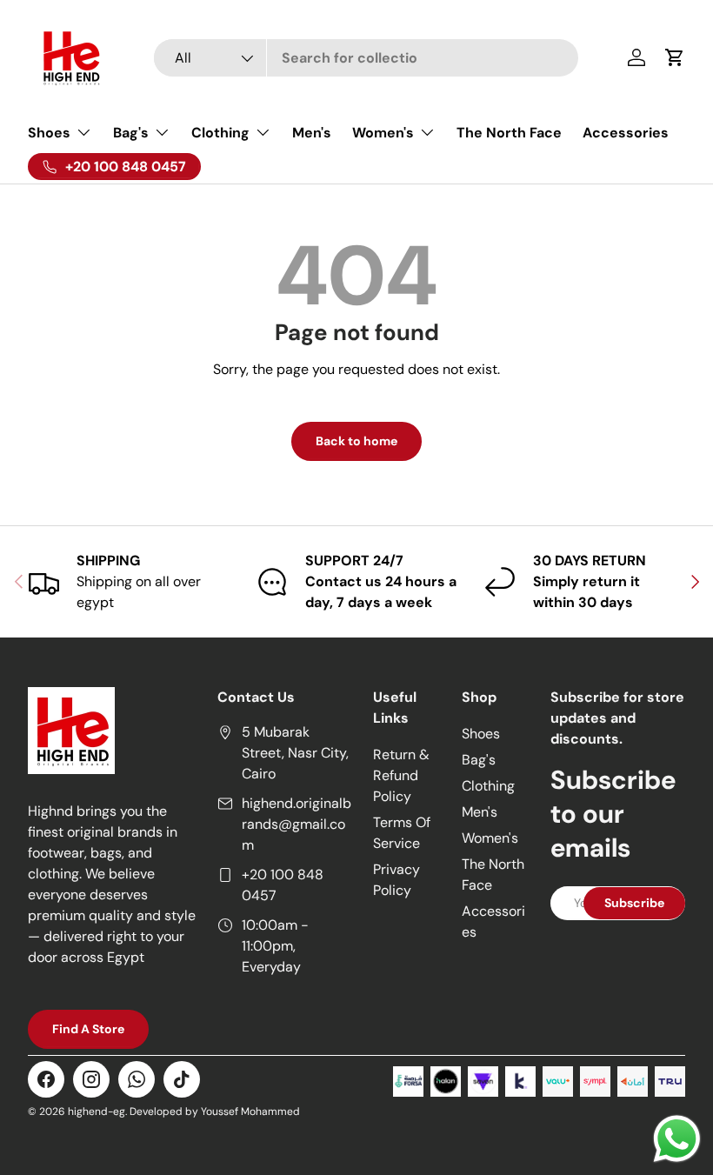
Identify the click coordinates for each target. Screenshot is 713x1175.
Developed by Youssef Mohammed (215, 1111)
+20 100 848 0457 (282, 885)
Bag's (479, 760)
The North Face (509, 133)
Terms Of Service (401, 832)
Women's (490, 838)
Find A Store (88, 1029)
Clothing (488, 786)
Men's (311, 133)
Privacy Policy (396, 879)
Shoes (481, 733)
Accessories (626, 133)
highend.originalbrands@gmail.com (296, 824)
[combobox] (366, 58)
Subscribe (634, 903)
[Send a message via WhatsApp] (677, 1139)
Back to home (356, 441)
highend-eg (96, 1111)
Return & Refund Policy (401, 775)
